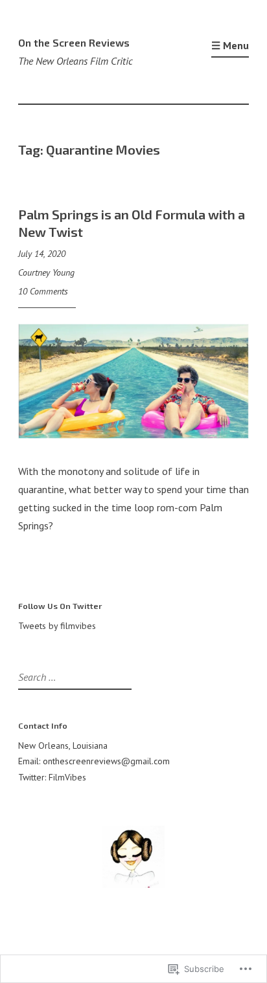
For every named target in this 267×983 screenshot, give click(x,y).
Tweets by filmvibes (57, 626)
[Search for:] (73, 677)
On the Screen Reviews (74, 42)
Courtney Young (46, 272)
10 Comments (43, 291)
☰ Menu (230, 45)
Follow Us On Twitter (60, 606)
